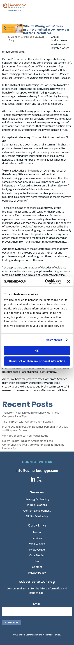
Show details (54, 339)
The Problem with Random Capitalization (27, 421)
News (37, 561)
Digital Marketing (37, 516)
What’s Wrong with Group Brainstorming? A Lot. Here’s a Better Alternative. (46, 29)
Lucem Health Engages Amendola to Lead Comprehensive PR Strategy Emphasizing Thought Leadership (33, 444)
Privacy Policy (37, 572)
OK (37, 350)
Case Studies (37, 555)
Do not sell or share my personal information (37, 361)
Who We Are (37, 543)
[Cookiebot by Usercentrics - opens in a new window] (46, 281)
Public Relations (37, 504)
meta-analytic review (49, 152)
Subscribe (11, 622)
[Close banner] (68, 281)
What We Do (37, 549)
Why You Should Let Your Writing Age (25, 435)
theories (35, 207)
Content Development (37, 510)
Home (37, 532)
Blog (11, 40)
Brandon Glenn (19, 36)
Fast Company (47, 371)
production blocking (19, 226)
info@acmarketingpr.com (37, 470)
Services (37, 538)
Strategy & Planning (37, 499)
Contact (37, 566)
